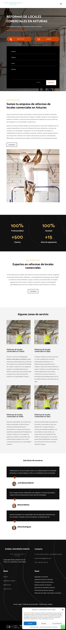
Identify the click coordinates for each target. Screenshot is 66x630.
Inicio (5, 577)
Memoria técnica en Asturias (43, 585)
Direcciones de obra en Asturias (44, 590)
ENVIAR (51, 82)
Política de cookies (34, 627)
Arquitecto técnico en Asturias (44, 580)
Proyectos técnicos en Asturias (44, 582)
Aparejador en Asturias (41, 577)
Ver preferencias (57, 623)
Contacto (11, 145)
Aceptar (30, 623)
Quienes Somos (9, 581)
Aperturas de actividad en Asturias (45, 588)
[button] (63, 609)
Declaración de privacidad (45, 627)
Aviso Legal (18, 604)
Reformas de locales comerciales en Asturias (48, 593)
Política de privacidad (30, 604)
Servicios (7, 585)
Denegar (43, 623)
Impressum (54, 627)
